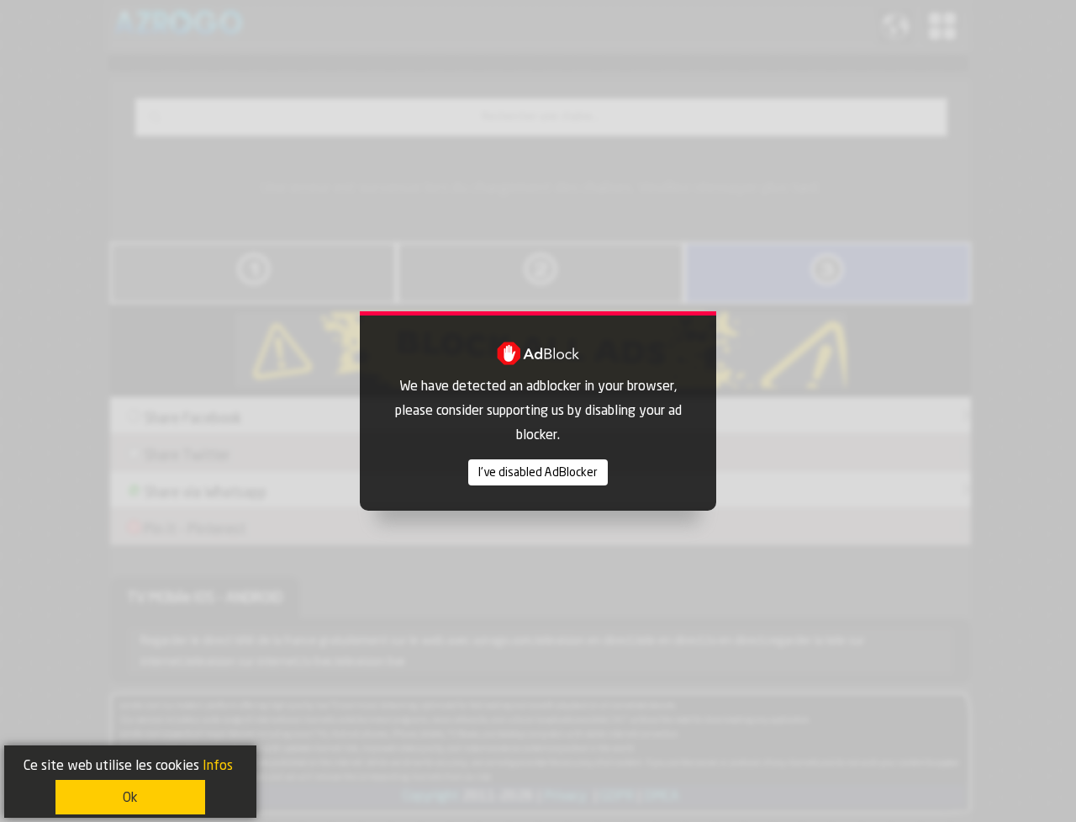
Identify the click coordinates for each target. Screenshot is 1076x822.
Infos (218, 765)
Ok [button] (130, 797)
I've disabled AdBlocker (538, 472)
